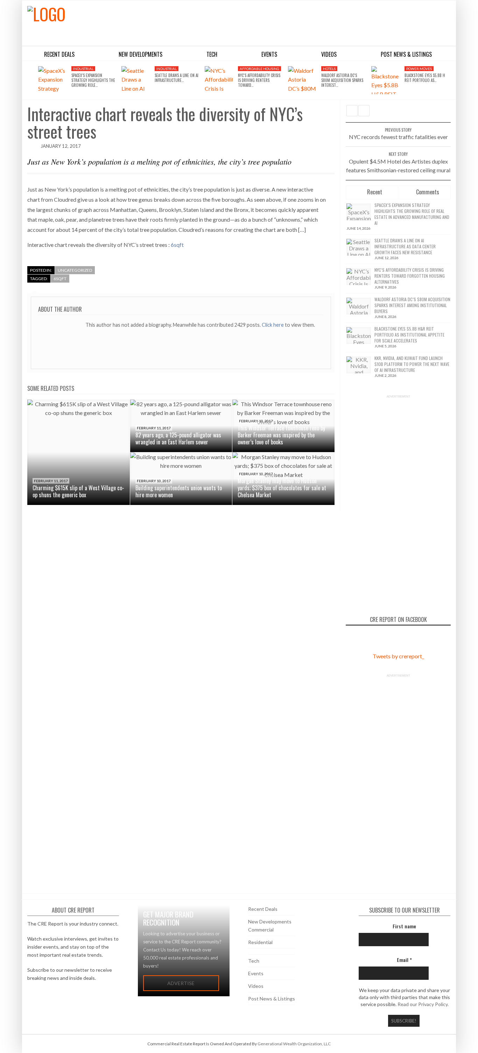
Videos (255, 986)
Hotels (329, 69)
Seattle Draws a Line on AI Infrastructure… (176, 77)
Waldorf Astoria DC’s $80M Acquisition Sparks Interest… (342, 80)
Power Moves (419, 69)
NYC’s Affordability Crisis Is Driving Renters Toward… (259, 80)
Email (404, 959)
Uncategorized (75, 270)
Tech (253, 961)
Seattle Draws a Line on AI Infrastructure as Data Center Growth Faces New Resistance (405, 246)
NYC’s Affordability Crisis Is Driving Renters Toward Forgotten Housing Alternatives (409, 276)
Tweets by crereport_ (398, 656)
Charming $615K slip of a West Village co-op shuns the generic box (78, 491)
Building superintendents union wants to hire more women (178, 491)
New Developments (269, 921)
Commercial (261, 930)
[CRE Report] (101, 21)
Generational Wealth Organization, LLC (294, 1043)
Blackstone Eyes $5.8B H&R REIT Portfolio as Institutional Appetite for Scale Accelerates (409, 335)
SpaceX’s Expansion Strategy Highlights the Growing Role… (93, 80)
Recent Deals (262, 909)
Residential (260, 942)
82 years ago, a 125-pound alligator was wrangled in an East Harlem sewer (178, 438)
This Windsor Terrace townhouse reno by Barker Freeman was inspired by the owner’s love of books (281, 435)
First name (404, 926)
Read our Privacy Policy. (423, 1004)
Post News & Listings (271, 999)
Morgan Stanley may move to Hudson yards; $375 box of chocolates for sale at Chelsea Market (282, 488)
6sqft (177, 244)
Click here (273, 325)
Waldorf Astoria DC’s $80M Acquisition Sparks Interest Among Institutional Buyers (412, 305)
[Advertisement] (303, 21)
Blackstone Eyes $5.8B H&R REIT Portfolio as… (427, 77)
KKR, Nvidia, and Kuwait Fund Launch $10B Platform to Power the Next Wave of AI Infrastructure (411, 364)
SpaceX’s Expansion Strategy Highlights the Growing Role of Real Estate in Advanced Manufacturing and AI (411, 214)
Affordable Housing (259, 69)
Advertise (181, 983)
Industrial (83, 69)
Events (255, 973)
